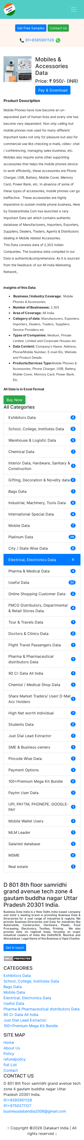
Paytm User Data (41, 792)
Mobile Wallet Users (41, 821)
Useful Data (41, 582)
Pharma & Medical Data (41, 571)
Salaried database (41, 843)
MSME (41, 855)
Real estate (41, 866)
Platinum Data (41, 537)
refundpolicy (15, 1059)
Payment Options (41, 770)
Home (9, 1042)
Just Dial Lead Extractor (41, 735)
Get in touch (15, 947)
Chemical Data (41, 451)
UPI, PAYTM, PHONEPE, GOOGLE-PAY (41, 807)
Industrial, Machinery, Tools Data (41, 502)
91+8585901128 (39, 40)
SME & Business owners (41, 747)
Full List (10, 1064)
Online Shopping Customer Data (41, 593)
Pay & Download (52, 90)
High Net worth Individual (41, 713)
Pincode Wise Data (41, 758)
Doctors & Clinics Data (41, 633)
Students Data (41, 724)
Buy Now (14, 400)
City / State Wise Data (41, 548)
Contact (11, 1070)
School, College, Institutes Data (41, 429)
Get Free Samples (30, 28)
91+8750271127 (17, 1105)
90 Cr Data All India (41, 673)
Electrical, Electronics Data (41, 559)
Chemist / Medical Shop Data (41, 684)
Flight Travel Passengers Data (41, 645)
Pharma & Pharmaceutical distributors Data (41, 659)
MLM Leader (41, 832)
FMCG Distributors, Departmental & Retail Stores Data (41, 608)
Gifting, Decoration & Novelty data (41, 480)
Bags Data (41, 491)
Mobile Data (41, 525)
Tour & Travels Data (41, 622)
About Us (12, 1048)
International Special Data (41, 514)
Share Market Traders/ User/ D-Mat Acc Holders (41, 699)
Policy (9, 1053)
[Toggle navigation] (73, 9)
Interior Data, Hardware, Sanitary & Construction (41, 466)
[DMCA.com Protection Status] (18, 958)
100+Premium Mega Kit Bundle (41, 781)
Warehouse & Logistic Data (41, 440)
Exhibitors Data (41, 417)
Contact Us (58, 28)
